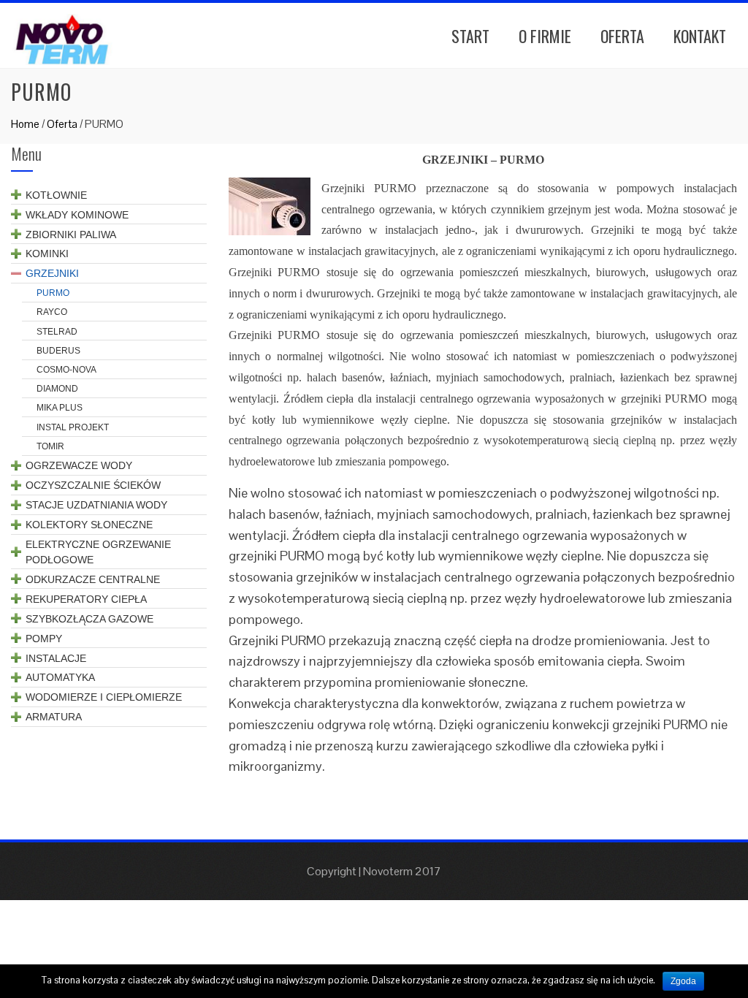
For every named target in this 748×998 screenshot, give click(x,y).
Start (470, 35)
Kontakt (699, 35)
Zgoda (683, 981)
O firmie (545, 35)
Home (25, 124)
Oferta (622, 35)
